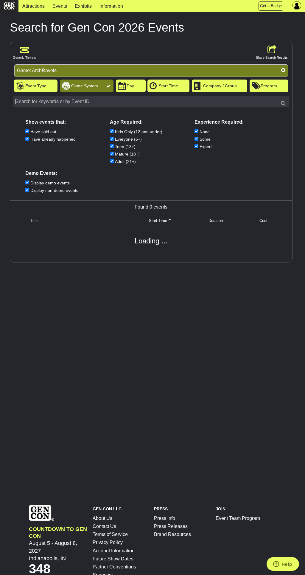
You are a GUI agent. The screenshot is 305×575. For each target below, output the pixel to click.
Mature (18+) (127, 154)
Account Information (114, 550)
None (205, 131)
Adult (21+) (125, 161)
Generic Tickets (24, 57)
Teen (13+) (125, 146)
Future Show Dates (113, 558)
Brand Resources (172, 534)
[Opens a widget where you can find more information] (282, 564)
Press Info (164, 518)
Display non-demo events (54, 190)
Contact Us (104, 526)
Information (111, 6)
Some (205, 139)
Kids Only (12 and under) (138, 131)
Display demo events (50, 183)
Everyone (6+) (128, 139)
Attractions (33, 6)
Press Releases (171, 526)
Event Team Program (238, 518)
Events (59, 6)
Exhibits (83, 6)
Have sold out (43, 131)
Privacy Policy (108, 542)
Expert (206, 146)
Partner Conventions (114, 566)
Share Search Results (272, 57)
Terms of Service (110, 534)
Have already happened (53, 139)
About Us (102, 518)
